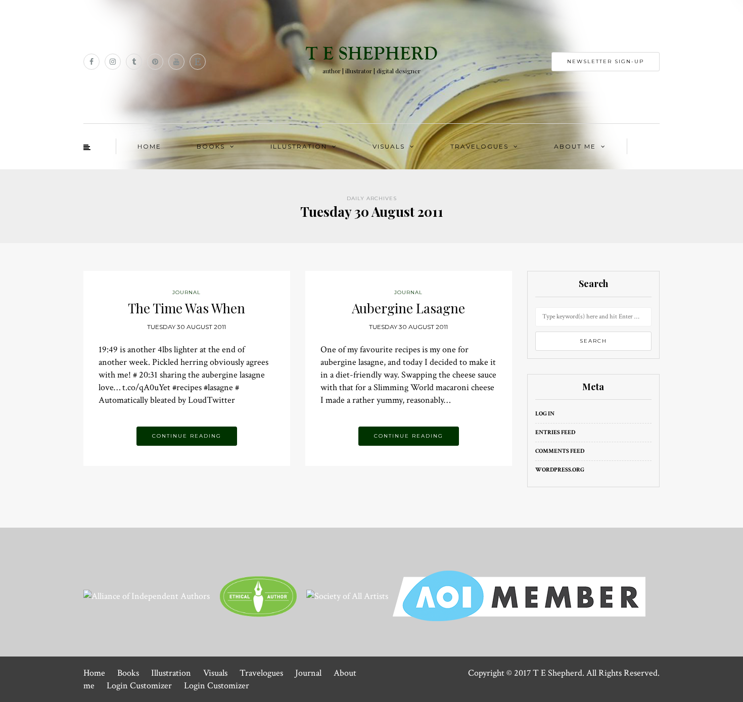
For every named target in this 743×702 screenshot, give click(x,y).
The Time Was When (186, 308)
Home (149, 146)
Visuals (389, 146)
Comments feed (559, 451)
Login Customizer (139, 685)
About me (575, 146)
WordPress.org (559, 470)
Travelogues (479, 146)
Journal (308, 673)
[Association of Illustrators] (519, 595)
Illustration (298, 146)
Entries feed (555, 432)
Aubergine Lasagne (408, 308)
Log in (544, 413)
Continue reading (186, 436)
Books (211, 146)
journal (186, 292)
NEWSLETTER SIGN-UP (605, 61)
